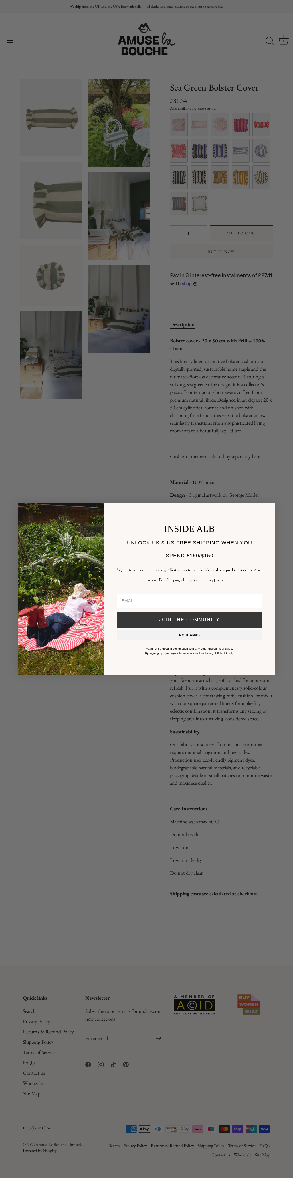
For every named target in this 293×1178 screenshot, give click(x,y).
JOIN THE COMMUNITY (189, 619)
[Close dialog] (270, 508)
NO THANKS (189, 635)
